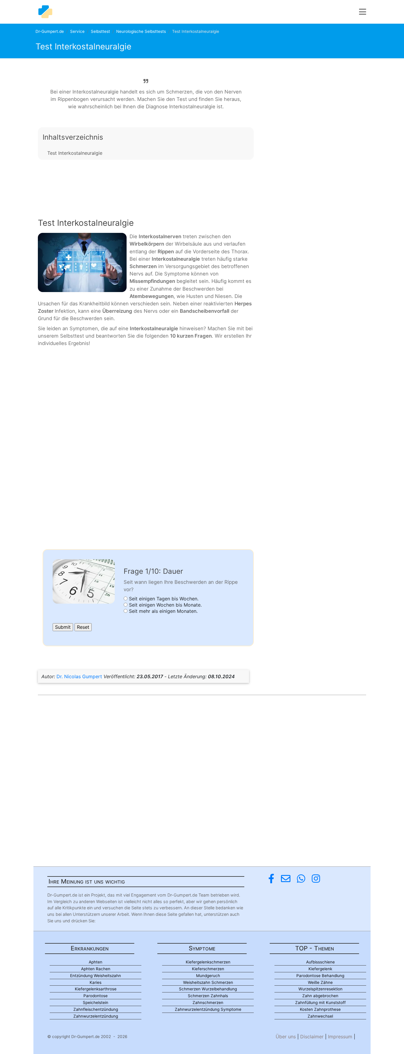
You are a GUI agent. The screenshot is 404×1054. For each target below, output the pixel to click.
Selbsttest (100, 31)
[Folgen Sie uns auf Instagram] (316, 878)
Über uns (286, 1037)
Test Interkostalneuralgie (74, 153)
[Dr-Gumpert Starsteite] (45, 12)
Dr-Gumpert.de (49, 31)
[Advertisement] (146, 184)
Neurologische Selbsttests (141, 31)
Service (77, 31)
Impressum (340, 1037)
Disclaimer (312, 1037)
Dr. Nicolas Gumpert (79, 676)
